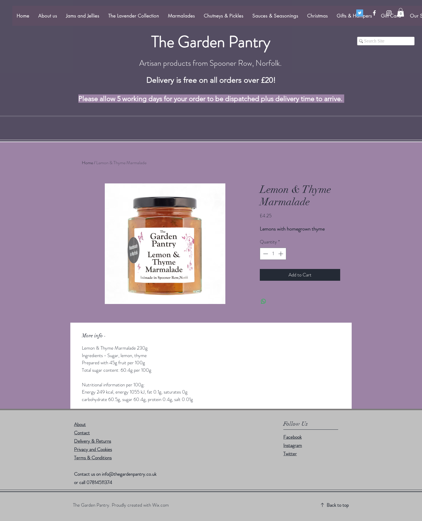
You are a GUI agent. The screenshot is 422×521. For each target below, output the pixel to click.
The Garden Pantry (210, 41)
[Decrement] (265, 253)
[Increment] (281, 253)
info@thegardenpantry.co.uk (129, 473)
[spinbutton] (273, 253)
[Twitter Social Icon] (359, 12)
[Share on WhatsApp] (263, 301)
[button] (400, 12)
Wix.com (160, 504)
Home (87, 162)
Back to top (338, 504)
